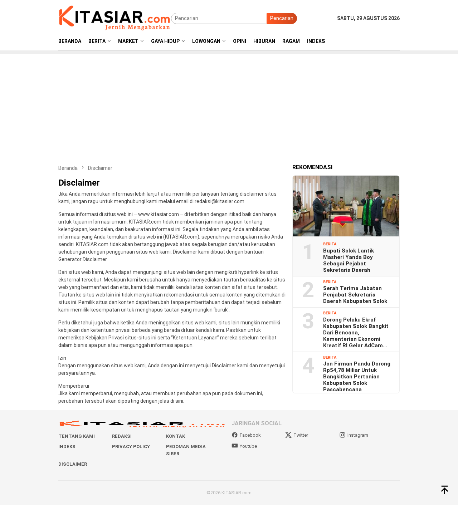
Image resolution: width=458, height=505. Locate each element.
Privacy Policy (131, 446)
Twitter (300, 435)
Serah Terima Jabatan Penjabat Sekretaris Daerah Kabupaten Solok (355, 294)
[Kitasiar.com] (114, 18)
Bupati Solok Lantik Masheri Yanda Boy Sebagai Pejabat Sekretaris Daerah (348, 260)
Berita (329, 244)
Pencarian (281, 18)
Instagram (357, 435)
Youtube (248, 446)
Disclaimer (72, 464)
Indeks (66, 446)
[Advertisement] (229, 104)
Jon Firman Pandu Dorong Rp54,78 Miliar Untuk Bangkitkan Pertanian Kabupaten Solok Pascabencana (356, 377)
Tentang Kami (76, 436)
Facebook (250, 435)
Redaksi (122, 436)
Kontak (175, 436)
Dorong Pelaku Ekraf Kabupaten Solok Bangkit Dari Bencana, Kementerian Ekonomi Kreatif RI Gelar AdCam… (356, 332)
